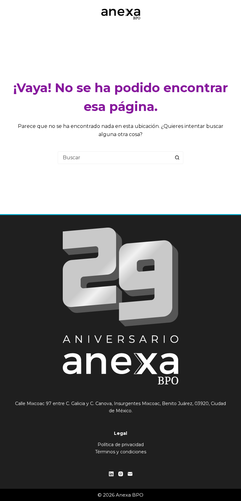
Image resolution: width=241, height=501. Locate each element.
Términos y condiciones (120, 452)
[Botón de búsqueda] (177, 158)
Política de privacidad (121, 444)
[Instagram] (120, 474)
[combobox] (114, 157)
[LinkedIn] (111, 474)
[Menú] (226, 14)
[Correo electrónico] (130, 474)
